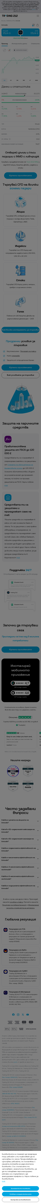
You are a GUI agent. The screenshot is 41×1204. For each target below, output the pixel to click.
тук (3, 1181)
